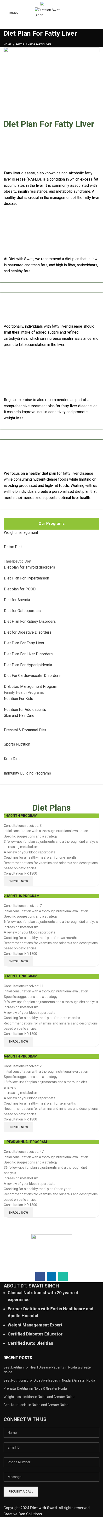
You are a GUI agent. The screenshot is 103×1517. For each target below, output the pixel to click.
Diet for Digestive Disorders (28, 632)
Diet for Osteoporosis (22, 610)
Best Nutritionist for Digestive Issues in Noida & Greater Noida (49, 1380)
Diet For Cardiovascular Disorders (32, 675)
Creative (11, 1514)
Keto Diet (12, 758)
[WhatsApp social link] (17, 3)
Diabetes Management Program (30, 686)
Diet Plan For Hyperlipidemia (28, 665)
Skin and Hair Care (19, 715)
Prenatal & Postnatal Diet (25, 730)
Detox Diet (13, 547)
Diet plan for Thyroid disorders (29, 567)
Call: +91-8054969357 (65, 3)
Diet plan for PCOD (20, 589)
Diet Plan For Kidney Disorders (30, 621)
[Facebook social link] (6, 3)
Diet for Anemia (17, 600)
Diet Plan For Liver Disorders (28, 654)
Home (7, 44)
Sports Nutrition (17, 744)
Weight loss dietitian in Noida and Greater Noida (39, 1397)
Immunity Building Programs (27, 773)
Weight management (21, 532)
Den (22, 1514)
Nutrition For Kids (18, 698)
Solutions (34, 1514)
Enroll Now (18, 881)
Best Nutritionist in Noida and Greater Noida (36, 1405)
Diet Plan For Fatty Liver (24, 643)
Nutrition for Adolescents (25, 709)
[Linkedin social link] (12, 3)
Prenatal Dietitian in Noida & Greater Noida (35, 1388)
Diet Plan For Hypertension (26, 578)
